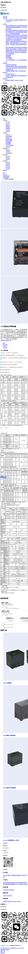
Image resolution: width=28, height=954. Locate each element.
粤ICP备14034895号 (5, 948)
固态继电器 (24, 32)
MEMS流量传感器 (10, 53)
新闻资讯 (12, 80)
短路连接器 (15, 42)
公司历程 (8, 129)
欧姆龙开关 (15, 25)
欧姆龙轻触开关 (12, 36)
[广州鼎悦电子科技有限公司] (5, 14)
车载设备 (8, 66)
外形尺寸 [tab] (5, 346)
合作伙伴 (9, 21)
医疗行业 (9, 67)
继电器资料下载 (16, 75)
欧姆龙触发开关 (18, 39)
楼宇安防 (18, 67)
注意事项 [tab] (5, 347)
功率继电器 (10, 32)
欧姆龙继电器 (9, 25)
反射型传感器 (16, 47)
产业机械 (13, 67)
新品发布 (8, 80)
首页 (4, 119)
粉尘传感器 (15, 52)
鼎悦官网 (5, 16)
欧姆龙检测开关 (17, 35)
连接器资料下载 (23, 75)
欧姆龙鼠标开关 (11, 39)
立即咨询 (3, 340)
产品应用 (8, 64)
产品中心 (5, 24)
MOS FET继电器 (10, 33)
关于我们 (5, 18)
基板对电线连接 (17, 41)
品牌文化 (12, 20)
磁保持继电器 (9, 30)
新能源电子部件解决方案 (11, 71)
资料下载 (12, 74)
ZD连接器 (17, 44)
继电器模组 (17, 27)
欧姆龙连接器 (21, 25)
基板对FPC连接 (9, 41)
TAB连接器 (12, 44)
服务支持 (5, 72)
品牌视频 (21, 20)
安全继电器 (20, 30)
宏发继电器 (12, 27)
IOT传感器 (19, 49)
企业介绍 (8, 20)
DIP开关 (15, 38)
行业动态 (17, 80)
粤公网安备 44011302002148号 (17, 948)
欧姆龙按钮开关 (23, 36)
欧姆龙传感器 (9, 140)
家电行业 (17, 66)
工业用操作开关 (9, 38)
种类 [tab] (4, 343)
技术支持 (8, 74)
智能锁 (22, 67)
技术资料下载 (8, 340)
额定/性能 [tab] (5, 344)
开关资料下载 (9, 75)
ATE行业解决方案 (21, 71)
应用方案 (5, 63)
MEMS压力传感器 (16, 50)
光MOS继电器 (9, 58)
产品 (4, 951)
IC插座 (11, 42)
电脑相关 (12, 66)
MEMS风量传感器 (22, 52)
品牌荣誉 (17, 20)
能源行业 (21, 66)
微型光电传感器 (9, 47)
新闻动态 (5, 78)
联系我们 (5, 83)
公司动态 (21, 80)
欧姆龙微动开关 (9, 35)
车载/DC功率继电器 (17, 32)
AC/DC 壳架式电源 (10, 60)
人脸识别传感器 (13, 49)
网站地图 (3, 949)
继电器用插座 (17, 33)
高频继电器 (15, 30)
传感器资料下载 (9, 77)
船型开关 (18, 36)
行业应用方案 (13, 64)
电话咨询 (3, 952)
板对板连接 (23, 41)
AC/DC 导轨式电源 (19, 60)
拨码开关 (19, 38)
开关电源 (9, 28)
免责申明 (7, 949)
